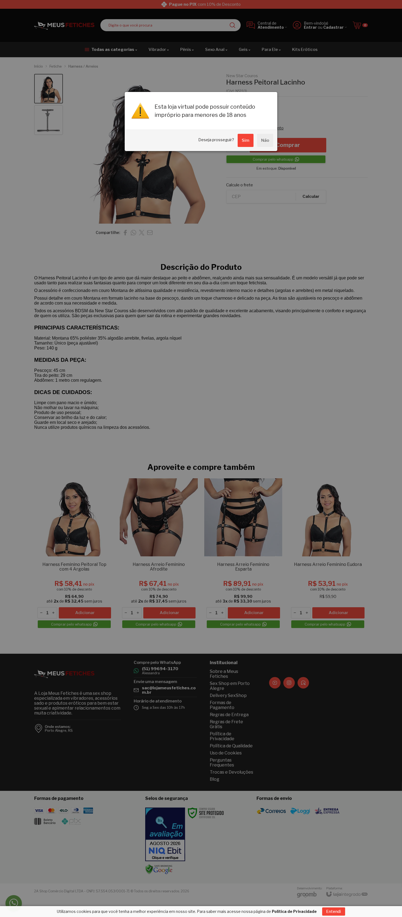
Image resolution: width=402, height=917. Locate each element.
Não (265, 140)
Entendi (333, 911)
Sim (245, 140)
